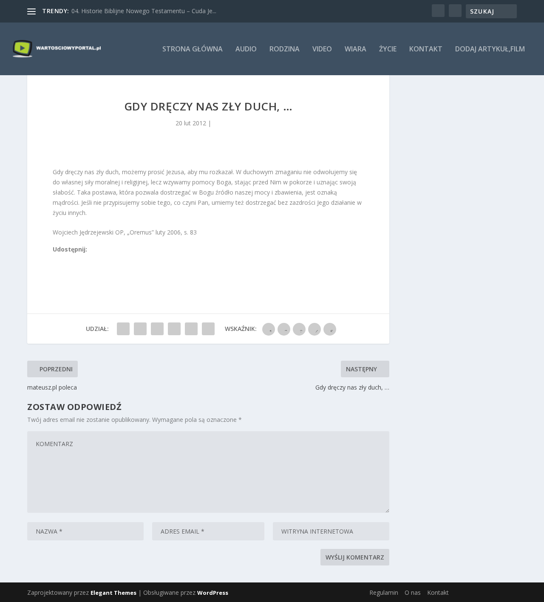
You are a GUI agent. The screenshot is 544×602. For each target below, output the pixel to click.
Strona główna (192, 49)
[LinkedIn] (94, 259)
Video (322, 49)
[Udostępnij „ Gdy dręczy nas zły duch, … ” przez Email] (191, 328)
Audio (246, 49)
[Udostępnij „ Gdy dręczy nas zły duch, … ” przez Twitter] (140, 328)
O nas (413, 592)
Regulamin (383, 592)
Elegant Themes (113, 592)
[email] (103, 259)
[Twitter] (75, 259)
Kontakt (425, 49)
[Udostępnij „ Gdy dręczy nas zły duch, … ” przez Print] (208, 328)
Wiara (355, 49)
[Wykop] (65, 259)
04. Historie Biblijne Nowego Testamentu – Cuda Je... (143, 11)
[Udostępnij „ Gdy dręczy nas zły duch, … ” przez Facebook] (123, 328)
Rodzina (284, 49)
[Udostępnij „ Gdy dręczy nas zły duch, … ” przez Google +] (157, 328)
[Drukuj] (112, 259)
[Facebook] (56, 259)
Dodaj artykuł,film (490, 49)
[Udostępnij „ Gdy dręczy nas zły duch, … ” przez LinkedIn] (174, 328)
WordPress (212, 592)
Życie (388, 49)
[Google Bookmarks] (84, 259)
